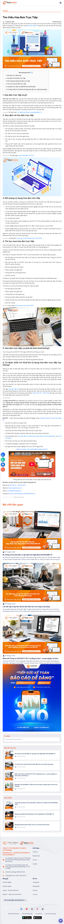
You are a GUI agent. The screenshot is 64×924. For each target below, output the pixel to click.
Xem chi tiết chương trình (34, 490)
